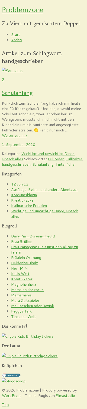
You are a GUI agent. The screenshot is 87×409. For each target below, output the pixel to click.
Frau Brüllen (21, 241)
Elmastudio (65, 395)
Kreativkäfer (21, 279)
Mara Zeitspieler (25, 300)
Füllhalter (74, 159)
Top (5, 404)
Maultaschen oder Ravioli (32, 305)
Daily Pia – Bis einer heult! (33, 236)
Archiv (16, 39)
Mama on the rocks (27, 289)
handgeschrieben (16, 164)
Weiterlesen (14, 135)
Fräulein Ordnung (26, 257)
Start (15, 34)
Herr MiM (19, 268)
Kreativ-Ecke (22, 200)
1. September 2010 (18, 144)
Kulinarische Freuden (29, 205)
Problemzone (22, 9)
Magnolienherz (23, 284)
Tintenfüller (65, 164)
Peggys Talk (21, 311)
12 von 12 (19, 184)
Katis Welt (20, 273)
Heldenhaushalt (24, 262)
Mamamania (21, 295)
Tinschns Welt (23, 316)
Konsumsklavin (24, 194)
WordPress (11, 395)
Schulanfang (17, 92)
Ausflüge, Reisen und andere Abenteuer (44, 189)
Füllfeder (56, 159)
